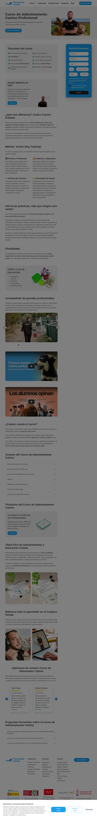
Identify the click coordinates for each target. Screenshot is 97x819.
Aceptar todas (58, 809)
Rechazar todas (75, 809)
